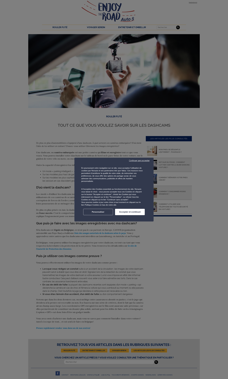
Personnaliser (98, 212)
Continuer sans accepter (139, 161)
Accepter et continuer (130, 212)
